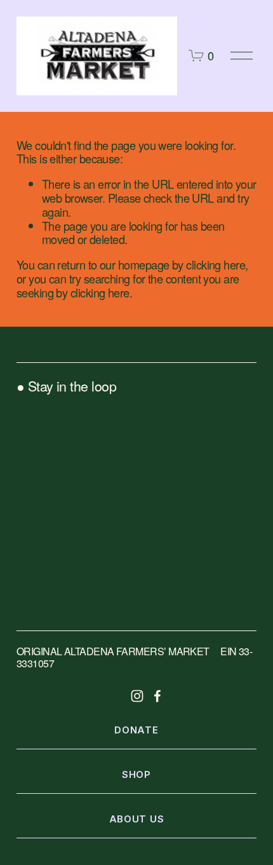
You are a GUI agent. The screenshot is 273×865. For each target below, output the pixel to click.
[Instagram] (137, 696)
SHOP (136, 774)
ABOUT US (136, 819)
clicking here (215, 264)
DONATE (136, 730)
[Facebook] (157, 696)
